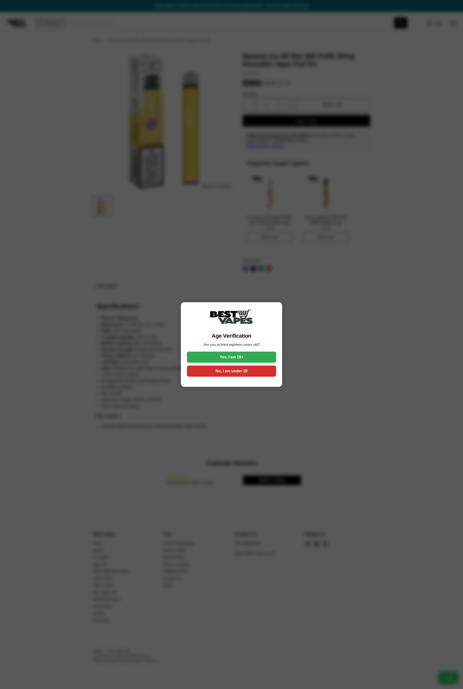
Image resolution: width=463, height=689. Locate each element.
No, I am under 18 (231, 371)
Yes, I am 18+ (231, 357)
